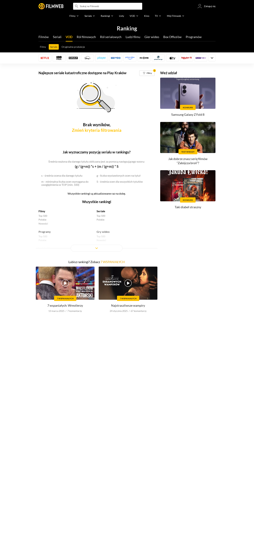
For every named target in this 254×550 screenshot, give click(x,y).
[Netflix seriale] (45, 58)
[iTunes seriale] (172, 58)
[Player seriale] (101, 58)
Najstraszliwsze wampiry (128, 305)
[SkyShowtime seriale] (144, 58)
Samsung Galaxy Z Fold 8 (187, 114)
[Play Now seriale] (201, 58)
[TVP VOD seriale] (116, 58)
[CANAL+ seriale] (73, 58)
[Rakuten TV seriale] (186, 58)
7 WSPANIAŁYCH (113, 262)
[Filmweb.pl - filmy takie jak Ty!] (51, 6)
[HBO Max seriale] (59, 58)
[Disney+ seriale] (87, 58)
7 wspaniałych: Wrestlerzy (65, 305)
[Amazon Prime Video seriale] (130, 58)
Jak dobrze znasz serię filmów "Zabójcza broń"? (188, 161)
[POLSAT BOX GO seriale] (158, 58)
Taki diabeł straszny (188, 207)
